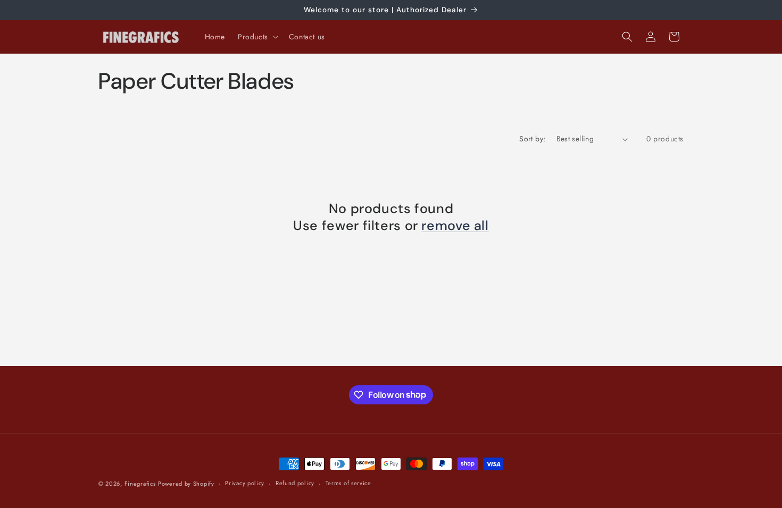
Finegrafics (140, 483)
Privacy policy (244, 483)
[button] (256, 37)
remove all (454, 225)
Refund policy (295, 483)
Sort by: (532, 138)
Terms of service (348, 483)
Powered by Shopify (186, 483)
